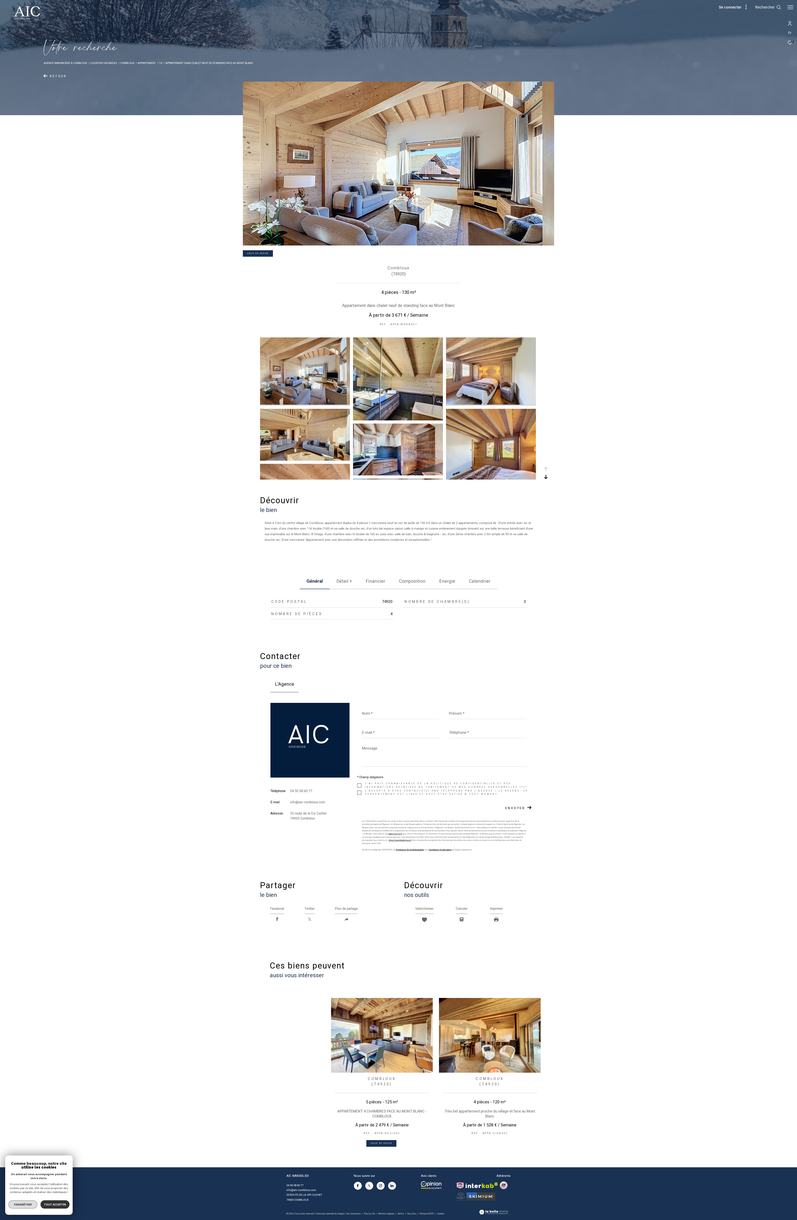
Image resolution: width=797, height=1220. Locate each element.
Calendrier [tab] (479, 581)
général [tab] (315, 581)
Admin (401, 1214)
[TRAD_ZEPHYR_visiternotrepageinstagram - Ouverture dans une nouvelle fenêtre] (380, 1186)
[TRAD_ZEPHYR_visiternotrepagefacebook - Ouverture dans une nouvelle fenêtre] (358, 1186)
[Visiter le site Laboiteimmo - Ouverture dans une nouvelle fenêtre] (494, 1212)
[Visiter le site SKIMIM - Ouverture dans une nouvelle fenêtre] (481, 1196)
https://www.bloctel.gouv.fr (400, 840)
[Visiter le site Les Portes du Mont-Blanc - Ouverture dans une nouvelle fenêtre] (460, 1196)
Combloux (127, 63)
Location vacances (103, 63)
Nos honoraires (353, 1214)
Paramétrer (23, 1204)
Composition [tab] (412, 581)
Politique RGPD (426, 1214)
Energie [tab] (447, 581)
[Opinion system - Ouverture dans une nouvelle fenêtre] (431, 1185)
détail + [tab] (344, 581)
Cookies (440, 1214)
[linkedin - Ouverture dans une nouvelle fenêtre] (392, 1186)
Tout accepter (55, 1204)
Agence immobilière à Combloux (65, 63)
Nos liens (412, 1214)
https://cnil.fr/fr (395, 834)
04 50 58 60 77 (301, 791)
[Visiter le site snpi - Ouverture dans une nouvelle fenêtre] (460, 1185)
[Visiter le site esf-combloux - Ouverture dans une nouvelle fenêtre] (504, 1185)
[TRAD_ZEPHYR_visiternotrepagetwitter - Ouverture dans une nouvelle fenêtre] (369, 1186)
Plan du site (369, 1214)
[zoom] (305, 403)
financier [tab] (375, 581)
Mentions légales (386, 1214)
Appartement (147, 63)
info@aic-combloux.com (307, 802)
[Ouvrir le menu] (790, 7)
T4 (160, 63)
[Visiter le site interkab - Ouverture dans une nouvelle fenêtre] (482, 1185)
